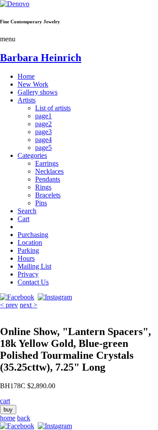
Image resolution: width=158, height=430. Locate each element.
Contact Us (33, 282)
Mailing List (34, 266)
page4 (43, 139)
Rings (43, 187)
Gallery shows (37, 92)
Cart (23, 218)
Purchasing (33, 234)
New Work (33, 84)
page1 (43, 116)
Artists (27, 100)
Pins (41, 203)
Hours (26, 258)
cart (5, 400)
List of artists (53, 108)
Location (30, 242)
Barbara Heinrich (40, 57)
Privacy (28, 274)
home (7, 418)
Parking (28, 250)
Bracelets (48, 195)
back (23, 418)
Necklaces (49, 171)
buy (8, 409)
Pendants (47, 179)
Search (27, 211)
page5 (43, 147)
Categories (32, 155)
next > (28, 305)
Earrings (46, 163)
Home (26, 76)
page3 (43, 131)
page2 (43, 124)
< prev (9, 305)
